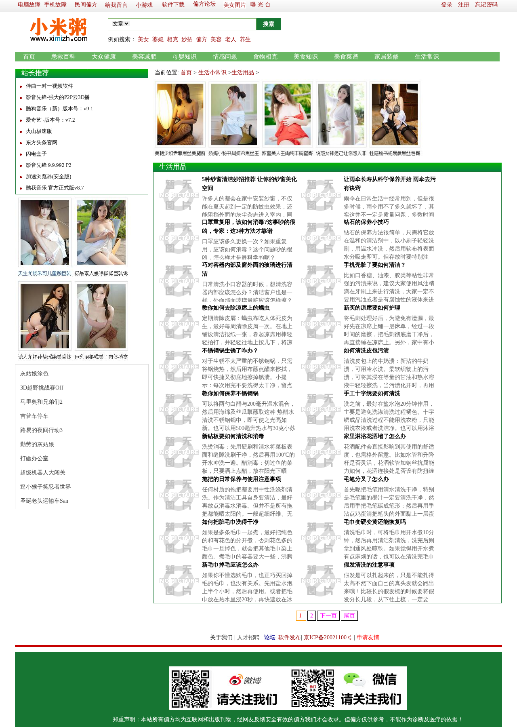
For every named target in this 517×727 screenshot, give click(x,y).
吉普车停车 (34, 416)
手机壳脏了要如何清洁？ (375, 265)
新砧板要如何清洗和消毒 (233, 436)
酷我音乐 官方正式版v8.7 (55, 188)
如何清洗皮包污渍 (366, 351)
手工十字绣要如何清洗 (372, 393)
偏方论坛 (204, 4)
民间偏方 (86, 5)
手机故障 (55, 5)
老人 (230, 39)
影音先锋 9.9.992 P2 (48, 165)
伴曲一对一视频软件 (49, 86)
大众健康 (104, 56)
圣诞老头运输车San (44, 501)
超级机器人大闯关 (42, 473)
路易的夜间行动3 (41, 430)
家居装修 (386, 56)
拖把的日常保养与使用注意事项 (241, 479)
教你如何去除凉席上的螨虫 (236, 308)
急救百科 (63, 56)
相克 (172, 39)
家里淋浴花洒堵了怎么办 (375, 436)
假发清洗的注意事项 (369, 565)
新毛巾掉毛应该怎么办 (230, 565)
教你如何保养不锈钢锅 (230, 393)
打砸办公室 (34, 458)
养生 (245, 39)
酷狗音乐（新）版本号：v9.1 (59, 108)
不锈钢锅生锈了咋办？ (230, 351)
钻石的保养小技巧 (366, 222)
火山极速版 (39, 131)
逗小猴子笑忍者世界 (45, 487)
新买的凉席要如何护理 (372, 308)
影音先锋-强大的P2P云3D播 (58, 97)
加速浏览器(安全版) (48, 176)
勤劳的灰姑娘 (37, 444)
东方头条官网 (41, 142)
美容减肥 (144, 56)
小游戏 (144, 5)
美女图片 (234, 5)
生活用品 (242, 73)
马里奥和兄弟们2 (41, 402)
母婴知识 (184, 56)
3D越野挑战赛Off (41, 388)
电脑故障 (29, 5)
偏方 (201, 39)
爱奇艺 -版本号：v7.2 (50, 120)
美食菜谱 (346, 56)
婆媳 (158, 39)
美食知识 (306, 56)
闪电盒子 (36, 154)
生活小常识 (212, 73)
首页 (29, 56)
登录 (446, 5)
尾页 (349, 616)
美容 (216, 39)
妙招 (187, 39)
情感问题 (225, 56)
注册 (463, 5)
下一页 (328, 616)
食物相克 (265, 56)
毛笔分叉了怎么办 (366, 479)
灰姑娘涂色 (34, 374)
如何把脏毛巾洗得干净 (230, 522)
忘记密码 (486, 5)
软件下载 (173, 5)
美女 (143, 39)
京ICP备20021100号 (328, 637)
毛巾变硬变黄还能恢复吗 (375, 522)
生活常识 (427, 56)
